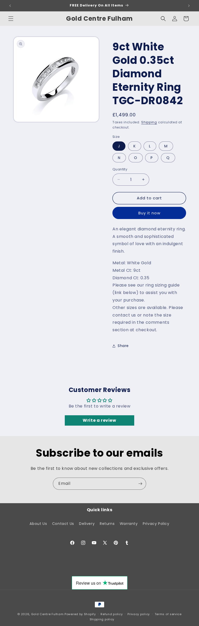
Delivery (87, 523)
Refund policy (112, 614)
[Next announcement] (189, 5)
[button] (11, 18)
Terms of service (168, 614)
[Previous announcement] (10, 5)
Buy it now (149, 213)
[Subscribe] (140, 484)
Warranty (129, 523)
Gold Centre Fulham (47, 614)
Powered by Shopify (80, 614)
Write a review (99, 420)
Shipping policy (102, 619)
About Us (38, 523)
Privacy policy (138, 614)
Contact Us (63, 523)
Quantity (119, 169)
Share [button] (123, 345)
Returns (107, 523)
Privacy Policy (156, 523)
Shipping (149, 122)
